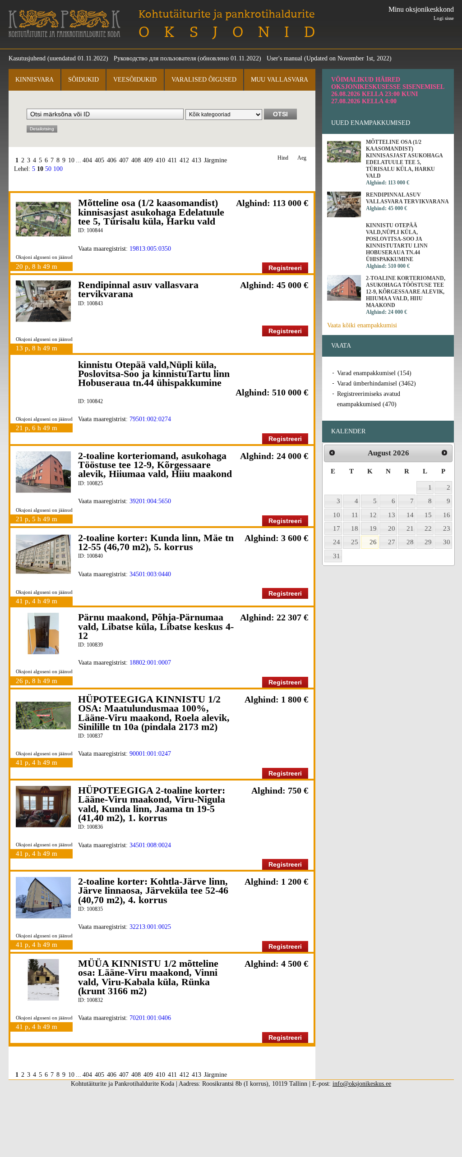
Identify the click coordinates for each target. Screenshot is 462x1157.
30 (446, 542)
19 (373, 528)
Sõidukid (83, 79)
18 (354, 528)
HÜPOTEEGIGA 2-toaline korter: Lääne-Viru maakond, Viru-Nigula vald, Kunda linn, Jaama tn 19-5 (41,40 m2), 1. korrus (151, 804)
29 (428, 542)
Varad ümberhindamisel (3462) (376, 383)
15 (428, 515)
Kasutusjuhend (27, 58)
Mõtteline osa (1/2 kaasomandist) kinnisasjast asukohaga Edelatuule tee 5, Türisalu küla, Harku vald (151, 212)
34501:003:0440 (150, 574)
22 (428, 528)
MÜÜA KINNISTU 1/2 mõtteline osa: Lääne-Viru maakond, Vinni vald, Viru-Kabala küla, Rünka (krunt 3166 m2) (148, 977)
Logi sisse (444, 18)
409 (148, 160)
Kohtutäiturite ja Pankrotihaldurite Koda (64, 23)
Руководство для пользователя (155, 58)
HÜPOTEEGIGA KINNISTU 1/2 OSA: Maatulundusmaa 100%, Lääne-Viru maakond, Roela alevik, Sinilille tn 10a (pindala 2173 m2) (154, 712)
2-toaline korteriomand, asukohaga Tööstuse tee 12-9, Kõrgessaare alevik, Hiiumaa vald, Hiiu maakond (155, 465)
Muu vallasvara (279, 79)
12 (373, 515)
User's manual (284, 58)
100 (58, 168)
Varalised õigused (203, 79)
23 (446, 528)
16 (446, 515)
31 (336, 556)
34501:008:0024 (150, 845)
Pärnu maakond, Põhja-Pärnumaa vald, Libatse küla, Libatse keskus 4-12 (156, 626)
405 (99, 160)
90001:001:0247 (150, 753)
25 (354, 542)
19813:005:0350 (150, 248)
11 (354, 515)
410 (160, 160)
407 (124, 160)
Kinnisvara (34, 79)
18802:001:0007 (150, 662)
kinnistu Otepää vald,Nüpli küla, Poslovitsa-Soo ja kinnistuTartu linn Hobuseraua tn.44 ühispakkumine (154, 374)
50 (48, 168)
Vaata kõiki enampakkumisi (362, 325)
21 (410, 528)
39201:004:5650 (150, 501)
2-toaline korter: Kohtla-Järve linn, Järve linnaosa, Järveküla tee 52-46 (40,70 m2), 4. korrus (153, 890)
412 (184, 160)
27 (391, 542)
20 (391, 528)
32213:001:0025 (150, 926)
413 (196, 160)
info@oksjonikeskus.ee (362, 1083)
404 (87, 160)
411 (172, 160)
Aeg (301, 158)
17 (336, 528)
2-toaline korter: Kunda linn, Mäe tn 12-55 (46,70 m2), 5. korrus (156, 542)
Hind (282, 158)
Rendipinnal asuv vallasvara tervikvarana (138, 289)
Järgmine (215, 160)
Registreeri (285, 267)
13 (391, 515)
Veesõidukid (135, 79)
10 (71, 160)
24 (336, 542)
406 (111, 160)
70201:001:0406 (150, 1018)
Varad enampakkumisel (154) (374, 373)
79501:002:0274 (150, 419)
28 (410, 542)
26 (373, 542)
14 (410, 515)
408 (136, 160)
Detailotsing (42, 128)
